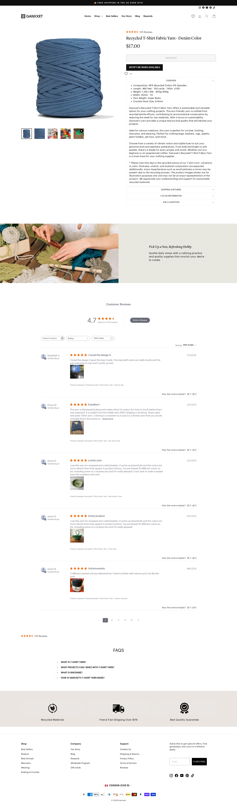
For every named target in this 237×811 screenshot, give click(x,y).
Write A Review (140, 320)
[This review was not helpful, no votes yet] (193, 394)
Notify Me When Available (144, 67)
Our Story (127, 16)
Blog (137, 16)
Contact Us (125, 749)
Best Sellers (112, 16)
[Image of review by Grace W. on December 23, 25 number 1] (77, 427)
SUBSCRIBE (199, 761)
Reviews (124, 768)
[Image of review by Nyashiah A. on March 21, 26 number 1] (77, 372)
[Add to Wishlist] (129, 72)
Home (87, 16)
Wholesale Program (80, 763)
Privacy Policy (127, 759)
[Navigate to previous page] (98, 620)
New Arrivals (27, 759)
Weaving (25, 768)
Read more (108, 419)
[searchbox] (50, 338)
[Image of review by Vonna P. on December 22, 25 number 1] (77, 483)
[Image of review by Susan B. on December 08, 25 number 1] (77, 585)
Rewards (148, 16)
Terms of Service (128, 763)
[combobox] (78, 338)
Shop (97, 16)
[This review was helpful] (188, 394)
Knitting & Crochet (30, 772)
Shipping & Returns (129, 754)
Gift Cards (76, 768)
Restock (25, 754)
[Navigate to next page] (138, 620)
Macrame (26, 763)
